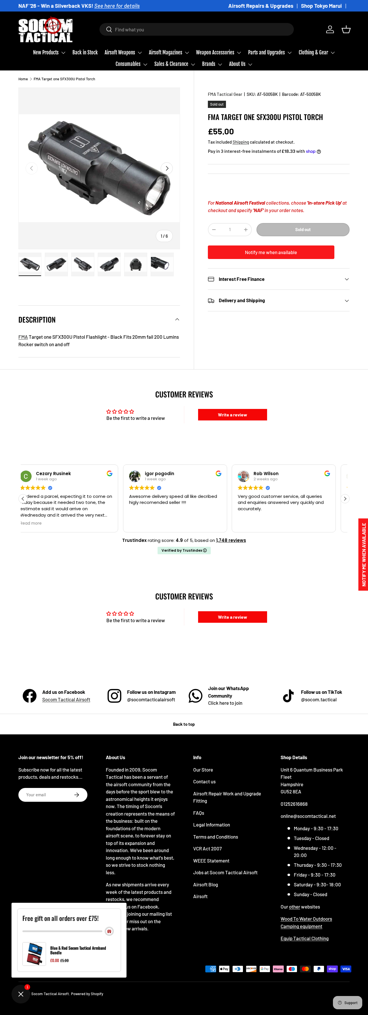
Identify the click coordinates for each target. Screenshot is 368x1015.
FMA (23, 337)
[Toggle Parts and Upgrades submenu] (289, 52)
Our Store (203, 769)
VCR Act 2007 (207, 848)
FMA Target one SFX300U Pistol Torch (64, 79)
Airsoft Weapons (120, 52)
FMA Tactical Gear (225, 94)
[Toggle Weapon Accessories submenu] (238, 52)
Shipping (241, 141)
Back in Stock (85, 52)
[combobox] (196, 29)
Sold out (303, 229)
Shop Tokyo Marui (321, 5)
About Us (237, 64)
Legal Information (211, 824)
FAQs (198, 813)
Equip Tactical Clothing (305, 938)
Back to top (184, 724)
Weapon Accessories (215, 52)
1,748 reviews (231, 540)
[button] (346, 29)
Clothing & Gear (313, 52)
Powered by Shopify (87, 993)
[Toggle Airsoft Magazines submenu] (186, 52)
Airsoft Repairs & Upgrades (260, 5)
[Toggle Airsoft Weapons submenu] (139, 52)
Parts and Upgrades (266, 52)
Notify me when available (271, 252)
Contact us (204, 781)
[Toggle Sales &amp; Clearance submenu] (192, 64)
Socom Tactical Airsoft (66, 699)
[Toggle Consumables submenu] (145, 64)
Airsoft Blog (205, 884)
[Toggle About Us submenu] (250, 64)
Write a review (232, 414)
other (294, 906)
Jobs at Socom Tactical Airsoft (225, 872)
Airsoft (200, 896)
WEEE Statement (211, 860)
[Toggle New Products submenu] (63, 52)
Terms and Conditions (215, 836)
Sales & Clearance (171, 64)
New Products (46, 52)
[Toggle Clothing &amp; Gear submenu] (332, 52)
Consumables (128, 64)
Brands (208, 64)
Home (23, 79)
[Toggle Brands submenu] (219, 64)
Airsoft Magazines (165, 52)
